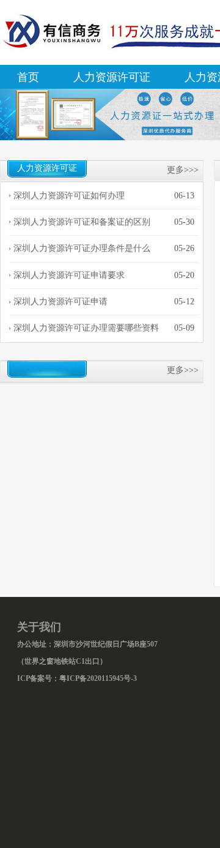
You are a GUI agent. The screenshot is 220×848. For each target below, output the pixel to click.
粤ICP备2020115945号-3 (98, 678)
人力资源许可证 (111, 77)
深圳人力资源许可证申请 (60, 301)
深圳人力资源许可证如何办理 (69, 195)
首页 (28, 77)
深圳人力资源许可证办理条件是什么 (81, 248)
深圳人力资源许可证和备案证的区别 (81, 222)
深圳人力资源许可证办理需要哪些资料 (86, 327)
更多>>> (183, 169)
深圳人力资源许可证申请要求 (69, 275)
